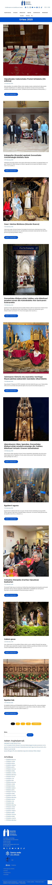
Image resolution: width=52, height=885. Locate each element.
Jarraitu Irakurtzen (10, 94)
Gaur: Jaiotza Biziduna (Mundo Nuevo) (21, 224)
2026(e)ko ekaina (10, 763)
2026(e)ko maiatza (10, 765)
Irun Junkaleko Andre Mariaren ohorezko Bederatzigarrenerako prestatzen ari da (25, 745)
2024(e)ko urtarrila (11, 818)
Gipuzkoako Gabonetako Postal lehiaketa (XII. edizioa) (25, 80)
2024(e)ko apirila (10, 812)
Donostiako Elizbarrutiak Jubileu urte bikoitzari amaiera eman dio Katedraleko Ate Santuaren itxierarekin (26, 300)
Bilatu (5, 732)
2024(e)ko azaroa (10, 799)
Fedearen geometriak (9, 749)
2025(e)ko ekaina (10, 786)
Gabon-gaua (9, 639)
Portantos (13, 865)
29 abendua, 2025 (9, 226)
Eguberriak (9, 700)
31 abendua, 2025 (9, 83)
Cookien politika (30, 881)
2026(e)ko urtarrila (11, 772)
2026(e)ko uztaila (10, 761)
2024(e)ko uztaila (10, 806)
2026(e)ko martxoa (11, 769)
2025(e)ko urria (10, 778)
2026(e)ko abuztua (11, 759)
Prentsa (28, 15)
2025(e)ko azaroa (10, 776)
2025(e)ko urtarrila (11, 795)
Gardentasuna (36, 12)
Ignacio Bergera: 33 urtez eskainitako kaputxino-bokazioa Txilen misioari (22, 751)
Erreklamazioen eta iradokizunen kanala (14, 7)
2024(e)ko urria (10, 801)
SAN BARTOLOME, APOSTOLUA (12, 743)
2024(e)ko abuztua (11, 805)
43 (28, 723)
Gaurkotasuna (7, 12)
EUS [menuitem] (45, 7)
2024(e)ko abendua (11, 797)
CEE (12, 860)
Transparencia (7, 872)
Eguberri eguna (11, 505)
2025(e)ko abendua (11, 774)
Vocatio (22, 15)
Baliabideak (45, 12)
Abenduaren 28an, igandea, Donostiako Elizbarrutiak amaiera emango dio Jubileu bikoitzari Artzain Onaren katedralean (23, 446)
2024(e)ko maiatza (10, 810)
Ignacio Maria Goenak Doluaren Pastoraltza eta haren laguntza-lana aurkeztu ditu (25, 747)
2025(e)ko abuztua (11, 782)
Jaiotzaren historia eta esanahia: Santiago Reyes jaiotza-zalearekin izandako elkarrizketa (25, 378)
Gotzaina (15, 12)
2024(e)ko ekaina (10, 808)
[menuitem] (45, 7)
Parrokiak (6, 874)
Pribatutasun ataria (39, 881)
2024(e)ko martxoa (11, 814)
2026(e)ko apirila (10, 767)
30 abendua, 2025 (9, 159)
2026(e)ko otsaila (10, 770)
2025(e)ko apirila (10, 789)
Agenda (29, 12)
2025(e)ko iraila (10, 780)
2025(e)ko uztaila (10, 784)
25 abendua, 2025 (9, 508)
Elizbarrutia (22, 12)
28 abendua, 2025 (9, 305)
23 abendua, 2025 (9, 702)
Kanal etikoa (23, 883)
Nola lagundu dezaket (9, 868)
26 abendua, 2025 (9, 381)
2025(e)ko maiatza (10, 788)
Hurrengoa (36, 723)
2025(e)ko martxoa (11, 791)
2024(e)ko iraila (10, 803)
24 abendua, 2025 (9, 584)
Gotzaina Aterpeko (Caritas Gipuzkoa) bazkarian (21, 581)
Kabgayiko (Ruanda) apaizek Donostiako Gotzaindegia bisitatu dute (22, 156)
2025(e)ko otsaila (10, 793)
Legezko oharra (21, 881)
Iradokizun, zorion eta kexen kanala (11, 883)
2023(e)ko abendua (11, 820)
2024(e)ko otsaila (10, 816)
